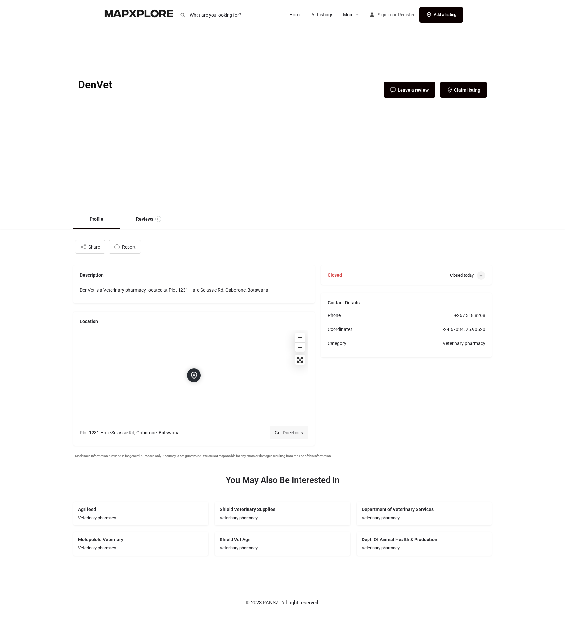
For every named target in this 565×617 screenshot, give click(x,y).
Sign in (384, 14)
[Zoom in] (300, 337)
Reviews (147, 219)
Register (406, 14)
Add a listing (445, 14)
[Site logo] (139, 14)
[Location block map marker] (194, 375)
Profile (96, 219)
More (348, 14)
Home (295, 14)
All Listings (322, 14)
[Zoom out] (300, 347)
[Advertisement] (282, 160)
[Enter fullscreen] (300, 360)
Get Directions (289, 432)
